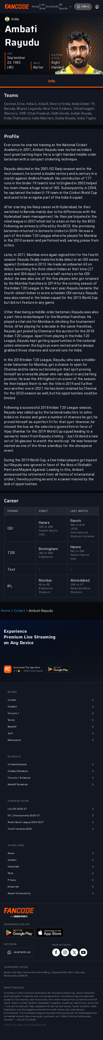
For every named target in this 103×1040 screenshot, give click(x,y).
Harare (44, 523)
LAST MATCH (79, 511)
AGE (9, 53)
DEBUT (43, 511)
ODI (10, 528)
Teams (11, 95)
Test (11, 569)
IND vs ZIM (46, 526)
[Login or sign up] (97, 7)
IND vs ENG (46, 553)
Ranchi (75, 521)
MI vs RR (44, 584)
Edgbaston (46, 556)
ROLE (36, 63)
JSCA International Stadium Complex (82, 532)
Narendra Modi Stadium (80, 590)
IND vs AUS (77, 524)
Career (11, 500)
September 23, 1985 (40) (16, 62)
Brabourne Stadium (46, 590)
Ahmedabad (80, 580)
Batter (38, 67)
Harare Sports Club (48, 532)
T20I (11, 553)
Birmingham (48, 549)
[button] (51, 81)
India (15, 19)
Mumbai (45, 580)
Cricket (19, 611)
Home (5, 611)
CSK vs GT (77, 584)
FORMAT (12, 511)
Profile (11, 136)
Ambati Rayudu (22, 35)
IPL (9, 586)
